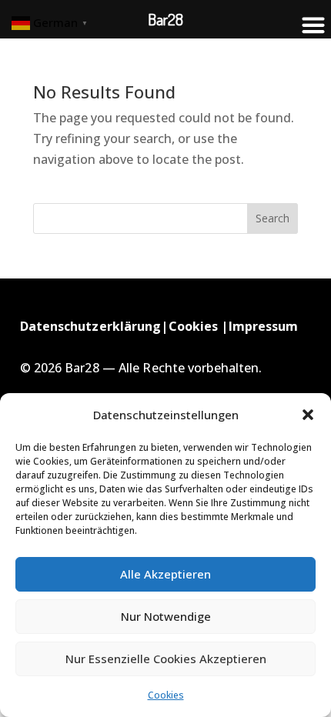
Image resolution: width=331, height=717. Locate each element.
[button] (308, 414)
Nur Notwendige (166, 616)
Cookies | (199, 326)
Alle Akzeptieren (165, 574)
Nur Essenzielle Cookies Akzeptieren (165, 658)
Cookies (166, 695)
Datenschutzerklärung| (94, 326)
